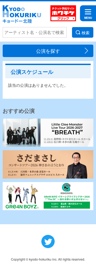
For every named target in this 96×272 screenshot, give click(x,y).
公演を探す (48, 50)
